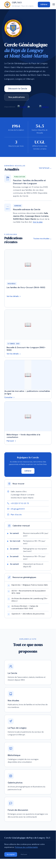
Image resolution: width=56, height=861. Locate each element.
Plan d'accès (16, 514)
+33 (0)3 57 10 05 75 (20, 503)
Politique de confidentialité (26, 847)
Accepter (11, 854)
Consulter (8, 397)
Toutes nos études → (42, 238)
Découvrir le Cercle (17, 88)
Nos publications (16, 97)
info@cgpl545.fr (18, 509)
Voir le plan (38, 222)
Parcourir (10, 441)
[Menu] (53, 4)
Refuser (24, 854)
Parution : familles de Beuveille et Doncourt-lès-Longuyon (29, 182)
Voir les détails (13, 296)
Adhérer (43, 4)
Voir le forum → (45, 168)
